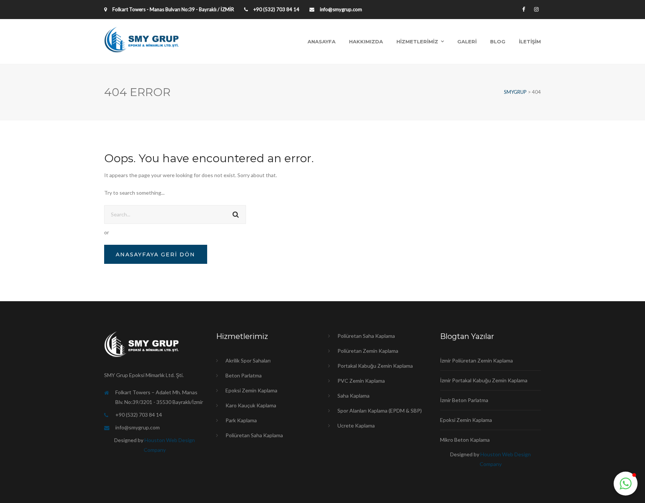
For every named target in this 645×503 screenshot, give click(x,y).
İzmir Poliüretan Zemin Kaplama (476, 360)
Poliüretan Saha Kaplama (254, 435)
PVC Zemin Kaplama (361, 380)
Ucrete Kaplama (356, 425)
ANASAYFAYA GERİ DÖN (155, 254)
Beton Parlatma (243, 375)
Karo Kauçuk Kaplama (250, 405)
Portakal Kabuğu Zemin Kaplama (375, 365)
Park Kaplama (241, 420)
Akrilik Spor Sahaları (248, 360)
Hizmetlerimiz (417, 41)
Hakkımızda (366, 41)
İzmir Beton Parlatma (464, 400)
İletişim (530, 41)
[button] (626, 484)
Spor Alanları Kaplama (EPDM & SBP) (379, 410)
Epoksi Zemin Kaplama (251, 390)
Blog (497, 41)
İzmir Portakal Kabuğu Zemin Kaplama (483, 380)
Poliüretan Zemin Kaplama (367, 351)
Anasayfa (322, 41)
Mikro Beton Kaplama (465, 439)
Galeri (467, 41)
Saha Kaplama (353, 395)
